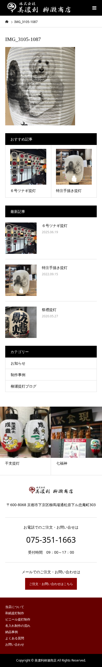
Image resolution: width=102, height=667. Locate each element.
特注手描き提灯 (54, 267)
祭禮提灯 (49, 309)
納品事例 (11, 632)
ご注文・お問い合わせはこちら (51, 584)
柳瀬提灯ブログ (23, 386)
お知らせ (18, 363)
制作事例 (18, 374)
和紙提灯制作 (14, 613)
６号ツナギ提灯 (54, 225)
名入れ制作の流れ (17, 625)
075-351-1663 (51, 539)
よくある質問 (14, 638)
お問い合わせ (14, 644)
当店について (14, 607)
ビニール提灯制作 (17, 619)
